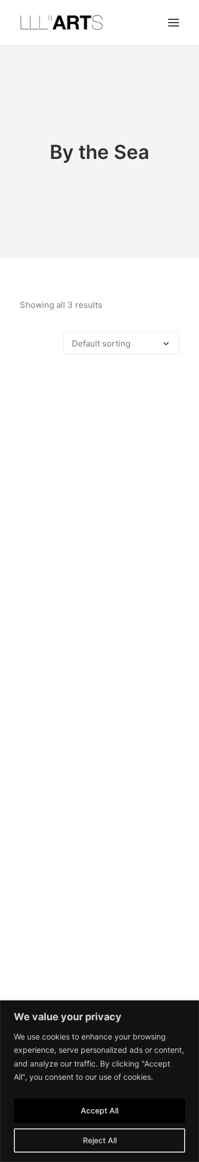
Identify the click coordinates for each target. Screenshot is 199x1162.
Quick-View (166, 387)
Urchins (99, 962)
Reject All (100, 1140)
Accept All (99, 1110)
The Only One (100, 754)
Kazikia (100, 546)
